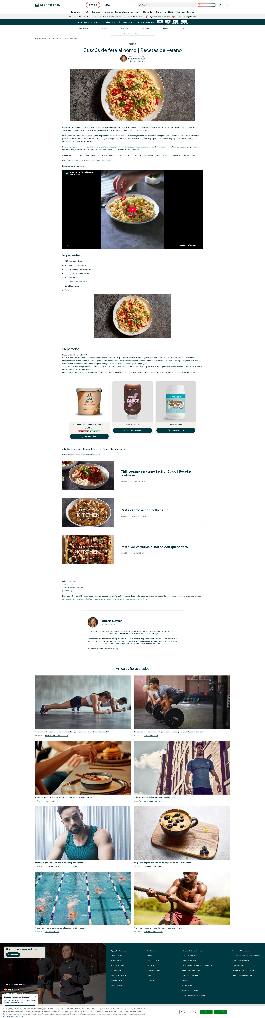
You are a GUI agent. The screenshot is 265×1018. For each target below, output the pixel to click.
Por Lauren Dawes (136, 59)
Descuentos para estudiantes (243, 970)
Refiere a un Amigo (245, 955)
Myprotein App (238, 965)
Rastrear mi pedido (118, 980)
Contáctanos (116, 960)
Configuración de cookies (15, 984)
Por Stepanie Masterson (56, 736)
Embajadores (165, 28)
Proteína (86, 12)
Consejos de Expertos (185, 12)
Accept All (220, 1012)
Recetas (145, 28)
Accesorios (135, 12)
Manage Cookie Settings (189, 1012)
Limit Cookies (206, 1012)
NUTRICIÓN (93, 5)
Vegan (149, 975)
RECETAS (132, 44)
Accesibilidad (187, 985)
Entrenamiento (84, 28)
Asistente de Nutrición (207, 5)
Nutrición (105, 28)
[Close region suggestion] (35, 996)
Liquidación (169, 12)
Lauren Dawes (139, 481)
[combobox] (176, 4)
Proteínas (151, 965)
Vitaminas (109, 12)
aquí (117, 649)
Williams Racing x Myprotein (242, 975)
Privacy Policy (7, 1016)
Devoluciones (116, 970)
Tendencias (75, 12)
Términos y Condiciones (191, 970)
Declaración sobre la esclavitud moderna (197, 965)
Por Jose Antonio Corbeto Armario (61, 866)
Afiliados (185, 980)
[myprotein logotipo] (47, 5)
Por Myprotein (51, 801)
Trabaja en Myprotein (190, 990)
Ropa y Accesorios (154, 960)
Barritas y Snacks (122, 12)
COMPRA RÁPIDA (91, 436)
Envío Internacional (118, 975)
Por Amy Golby (151, 736)
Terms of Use (19, 1016)
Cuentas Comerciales (190, 975)
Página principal (40, 38)
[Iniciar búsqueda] (140, 4)
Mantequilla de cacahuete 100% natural (89, 424)
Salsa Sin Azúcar (132, 424)
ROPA (107, 5)
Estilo (184, 28)
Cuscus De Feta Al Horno (71, 38)
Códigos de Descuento (241, 960)
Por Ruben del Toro (153, 801)
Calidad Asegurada (189, 960)
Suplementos (97, 12)
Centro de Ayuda (117, 965)
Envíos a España (117, 985)
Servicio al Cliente (118, 955)
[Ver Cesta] (226, 5)
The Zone (51, 38)
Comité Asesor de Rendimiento (193, 995)
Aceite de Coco (176, 424)
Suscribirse (13, 955)
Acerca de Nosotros (189, 955)
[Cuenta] (220, 5)
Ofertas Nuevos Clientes (153, 12)
